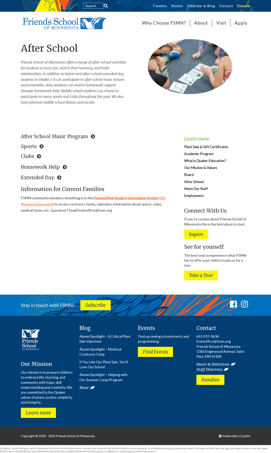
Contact (226, 6)
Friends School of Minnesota (75, 436)
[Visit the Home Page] (63, 24)
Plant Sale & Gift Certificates (206, 147)
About (201, 23)
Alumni (177, 6)
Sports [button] (29, 146)
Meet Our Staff (196, 188)
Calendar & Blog (201, 6)
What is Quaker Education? (205, 160)
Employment (194, 195)
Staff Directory (209, 369)
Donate (243, 6)
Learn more (38, 413)
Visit (221, 23)
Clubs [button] (28, 156)
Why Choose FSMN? (164, 23)
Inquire (196, 234)
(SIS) (162, 198)
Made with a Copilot (236, 436)
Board (189, 174)
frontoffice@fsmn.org (213, 341)
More (84, 387)
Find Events (155, 352)
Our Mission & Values (200, 167)
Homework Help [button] (41, 167)
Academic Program (198, 153)
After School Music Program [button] (55, 137)
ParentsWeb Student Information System (126, 198)
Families (160, 6)
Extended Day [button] (38, 178)
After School (49, 48)
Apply (240, 23)
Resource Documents (37, 204)
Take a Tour (201, 275)
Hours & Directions (212, 364)
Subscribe (95, 305)
